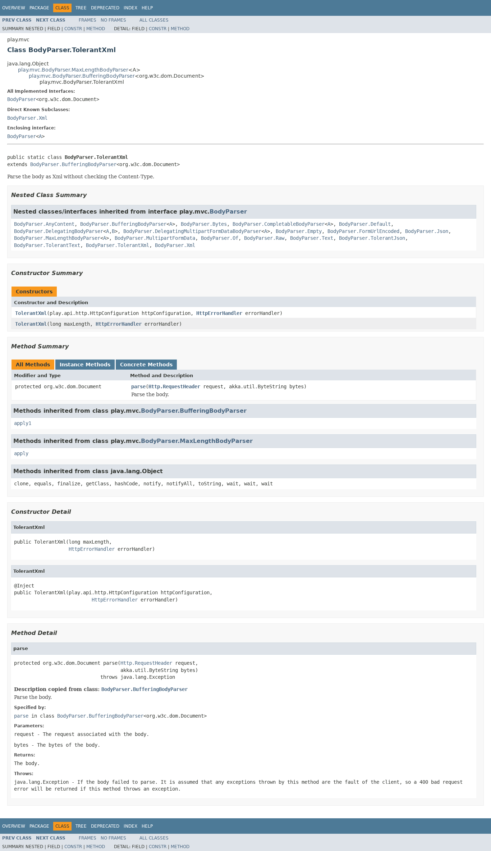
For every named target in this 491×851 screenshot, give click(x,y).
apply (21, 453)
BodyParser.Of (219, 238)
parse (138, 386)
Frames (87, 20)
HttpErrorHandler (219, 313)
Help (147, 7)
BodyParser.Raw (264, 238)
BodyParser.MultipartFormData (155, 238)
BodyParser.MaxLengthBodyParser (57, 238)
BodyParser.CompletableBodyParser (279, 224)
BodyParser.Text (311, 238)
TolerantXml (31, 313)
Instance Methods (85, 364)
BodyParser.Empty (299, 231)
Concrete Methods (146, 364)
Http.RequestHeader (174, 386)
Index (130, 7)
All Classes (154, 20)
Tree (81, 7)
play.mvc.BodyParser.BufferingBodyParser (82, 76)
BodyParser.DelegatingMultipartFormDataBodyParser (192, 231)
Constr (73, 28)
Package (39, 7)
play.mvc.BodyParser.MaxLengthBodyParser (73, 70)
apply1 (22, 423)
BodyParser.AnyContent (44, 224)
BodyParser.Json (426, 231)
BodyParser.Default (365, 224)
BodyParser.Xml (27, 118)
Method (95, 28)
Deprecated (105, 7)
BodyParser (21, 99)
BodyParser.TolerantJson (372, 238)
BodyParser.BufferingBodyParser (73, 164)
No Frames (113, 20)
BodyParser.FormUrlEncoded (363, 231)
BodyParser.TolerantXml (117, 245)
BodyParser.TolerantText (47, 245)
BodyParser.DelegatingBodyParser (58, 231)
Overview (13, 7)
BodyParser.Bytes (204, 224)
